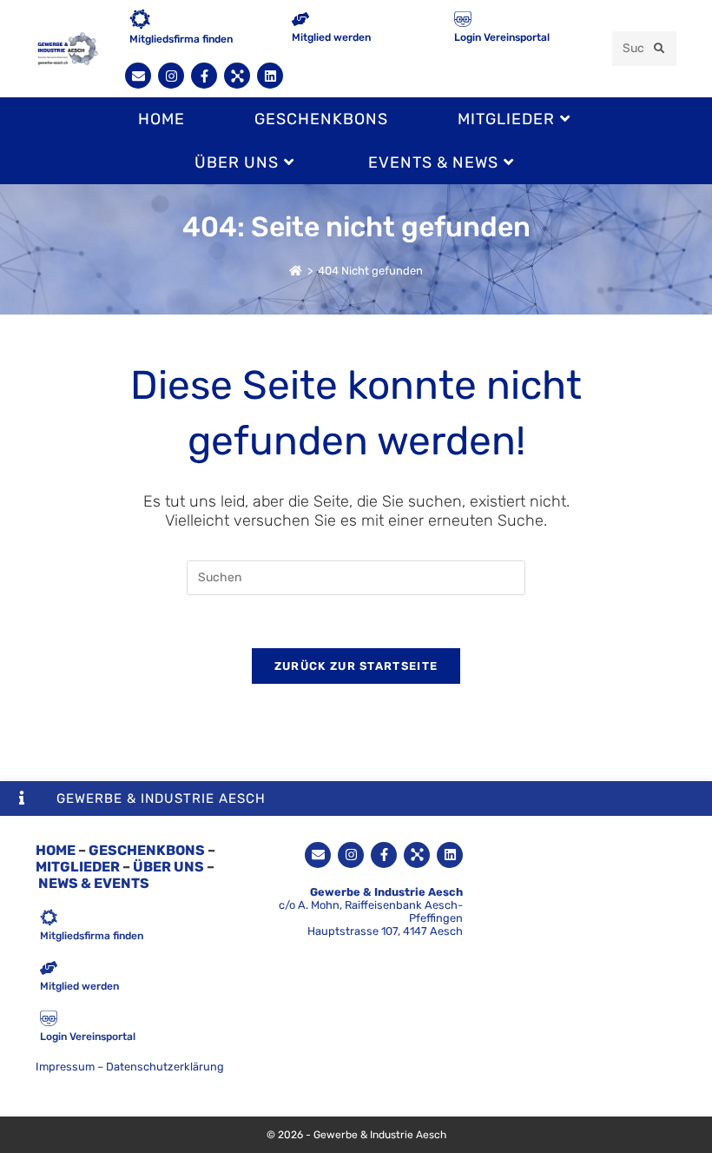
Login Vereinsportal (502, 37)
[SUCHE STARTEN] (659, 48)
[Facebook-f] (204, 76)
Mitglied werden (331, 37)
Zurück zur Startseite (356, 666)
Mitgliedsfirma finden (181, 39)
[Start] (295, 270)
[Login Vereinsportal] (462, 20)
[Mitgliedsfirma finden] (139, 21)
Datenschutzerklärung (165, 1066)
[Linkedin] (270, 76)
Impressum (65, 1066)
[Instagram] (171, 76)
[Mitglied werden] (300, 20)
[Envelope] (138, 76)
